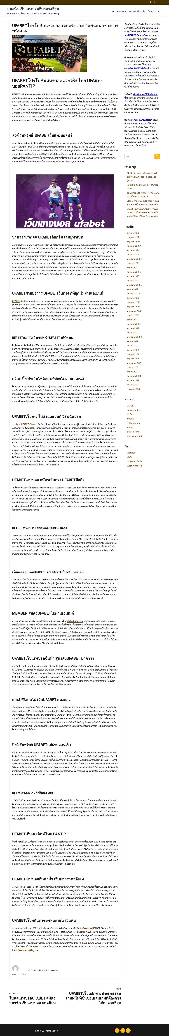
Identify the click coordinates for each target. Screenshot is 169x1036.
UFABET (131, 405)
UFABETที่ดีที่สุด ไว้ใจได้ (141, 120)
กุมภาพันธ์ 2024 (134, 246)
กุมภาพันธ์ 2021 (134, 376)
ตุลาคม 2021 (132, 341)
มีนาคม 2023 (132, 267)
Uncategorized (52, 970)
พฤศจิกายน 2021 (134, 337)
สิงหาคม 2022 (133, 298)
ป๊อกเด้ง (151, 11)
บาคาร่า (130, 427)
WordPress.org (134, 466)
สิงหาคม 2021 (133, 350)
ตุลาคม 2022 (132, 289)
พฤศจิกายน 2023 (134, 259)
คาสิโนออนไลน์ (133, 423)
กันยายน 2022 (133, 293)
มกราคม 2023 (133, 276)
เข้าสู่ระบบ (131, 453)
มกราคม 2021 (133, 380)
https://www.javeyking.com (25, 950)
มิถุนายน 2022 (133, 306)
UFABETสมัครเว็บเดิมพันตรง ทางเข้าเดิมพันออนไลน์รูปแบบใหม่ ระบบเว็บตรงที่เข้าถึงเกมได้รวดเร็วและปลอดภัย (142, 213)
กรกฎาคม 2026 (133, 237)
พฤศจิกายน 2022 (134, 285)
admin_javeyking (19, 974)
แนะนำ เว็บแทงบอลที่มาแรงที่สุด (33, 9)
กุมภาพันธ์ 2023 (134, 272)
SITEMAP (121, 11)
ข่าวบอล (130, 419)
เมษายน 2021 (133, 367)
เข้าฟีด (129, 457)
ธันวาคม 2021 (133, 332)
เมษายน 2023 (133, 263)
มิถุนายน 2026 (133, 241)
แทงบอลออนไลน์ (134, 436)
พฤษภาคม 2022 (134, 311)
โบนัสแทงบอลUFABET (90, 928)
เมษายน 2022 (133, 315)
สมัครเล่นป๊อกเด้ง (137, 11)
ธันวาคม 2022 (133, 280)
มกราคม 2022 (133, 328)
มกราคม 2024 (133, 250)
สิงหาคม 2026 (133, 233)
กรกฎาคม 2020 (133, 389)
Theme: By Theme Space (46, 1031)
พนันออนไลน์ (133, 432)
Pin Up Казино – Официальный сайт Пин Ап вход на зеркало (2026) (142, 177)
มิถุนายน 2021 (133, 358)
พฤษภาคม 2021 (134, 363)
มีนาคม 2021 (132, 371)
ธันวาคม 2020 (133, 384)
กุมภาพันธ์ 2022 (134, 324)
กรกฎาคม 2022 (133, 302)
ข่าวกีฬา (130, 414)
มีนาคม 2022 (133, 319)
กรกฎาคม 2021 (133, 354)
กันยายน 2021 (133, 345)
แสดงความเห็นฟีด (134, 461)
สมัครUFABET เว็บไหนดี (138, 68)
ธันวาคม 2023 (133, 254)
